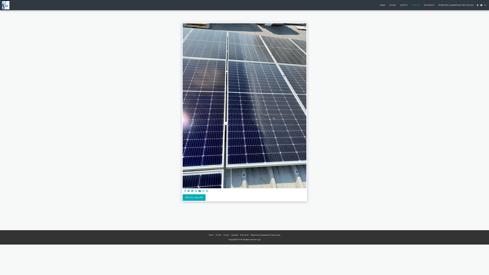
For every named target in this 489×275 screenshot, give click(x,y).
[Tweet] (188, 191)
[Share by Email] (199, 191)
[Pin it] (192, 191)
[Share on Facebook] (185, 191)
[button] (481, 5)
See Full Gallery (194, 197)
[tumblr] (196, 191)
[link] (207, 191)
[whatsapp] (203, 191)
